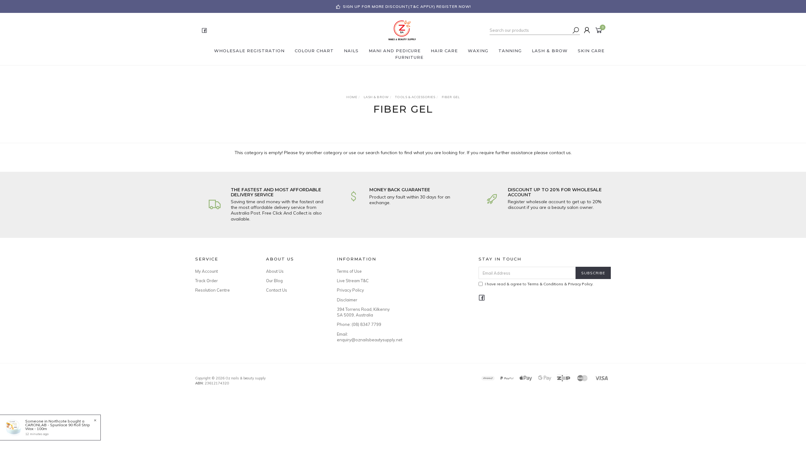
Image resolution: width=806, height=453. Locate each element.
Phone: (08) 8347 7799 (359, 324)
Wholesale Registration (249, 50)
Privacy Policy (350, 290)
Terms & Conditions (545, 284)
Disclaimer (347, 299)
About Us (275, 271)
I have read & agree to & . (539, 284)
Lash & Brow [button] (550, 50)
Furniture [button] (409, 57)
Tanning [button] (510, 50)
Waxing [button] (478, 50)
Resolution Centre (212, 290)
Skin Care (591, 50)
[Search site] (576, 30)
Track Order (206, 280)
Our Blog (274, 280)
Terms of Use (349, 271)
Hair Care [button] (444, 50)
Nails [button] (351, 50)
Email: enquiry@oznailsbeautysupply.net (365, 337)
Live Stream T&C (353, 280)
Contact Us (276, 290)
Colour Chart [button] (314, 50)
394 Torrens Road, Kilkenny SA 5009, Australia (363, 312)
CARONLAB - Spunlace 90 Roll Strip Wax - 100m (57, 426)
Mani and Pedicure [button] (395, 50)
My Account (206, 271)
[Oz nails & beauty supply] (402, 30)
